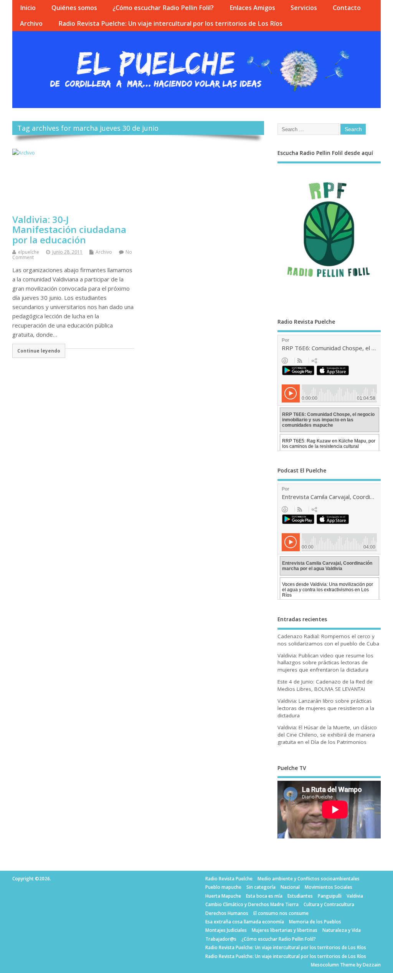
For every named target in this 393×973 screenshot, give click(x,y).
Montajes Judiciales (226, 930)
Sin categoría (261, 887)
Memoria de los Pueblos (315, 921)
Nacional (290, 887)
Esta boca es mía (264, 896)
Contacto (347, 7)
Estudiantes (300, 896)
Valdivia (355, 896)
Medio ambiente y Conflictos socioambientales (309, 878)
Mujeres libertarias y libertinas (284, 930)
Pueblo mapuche (223, 887)
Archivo (31, 23)
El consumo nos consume (281, 913)
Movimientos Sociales (328, 887)
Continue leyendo (38, 351)
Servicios (304, 7)
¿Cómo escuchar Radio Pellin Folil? (163, 7)
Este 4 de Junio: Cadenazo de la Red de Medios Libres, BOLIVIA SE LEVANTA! (325, 685)
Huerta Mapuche (223, 896)
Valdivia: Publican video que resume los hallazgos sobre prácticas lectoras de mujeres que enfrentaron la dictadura (325, 663)
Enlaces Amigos (252, 7)
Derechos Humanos (226, 913)
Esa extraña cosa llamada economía (244, 921)
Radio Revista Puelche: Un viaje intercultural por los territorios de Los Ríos (170, 23)
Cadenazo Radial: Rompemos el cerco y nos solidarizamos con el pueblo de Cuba (328, 640)
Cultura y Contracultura (329, 904)
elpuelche (28, 252)
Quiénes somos (74, 7)
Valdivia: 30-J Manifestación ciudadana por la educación (69, 229)
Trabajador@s (220, 939)
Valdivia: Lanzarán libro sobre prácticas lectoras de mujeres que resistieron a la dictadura (325, 708)
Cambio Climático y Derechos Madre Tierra (252, 904)
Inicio (28, 7)
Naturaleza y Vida (341, 930)
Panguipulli (330, 896)
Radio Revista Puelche (229, 878)
